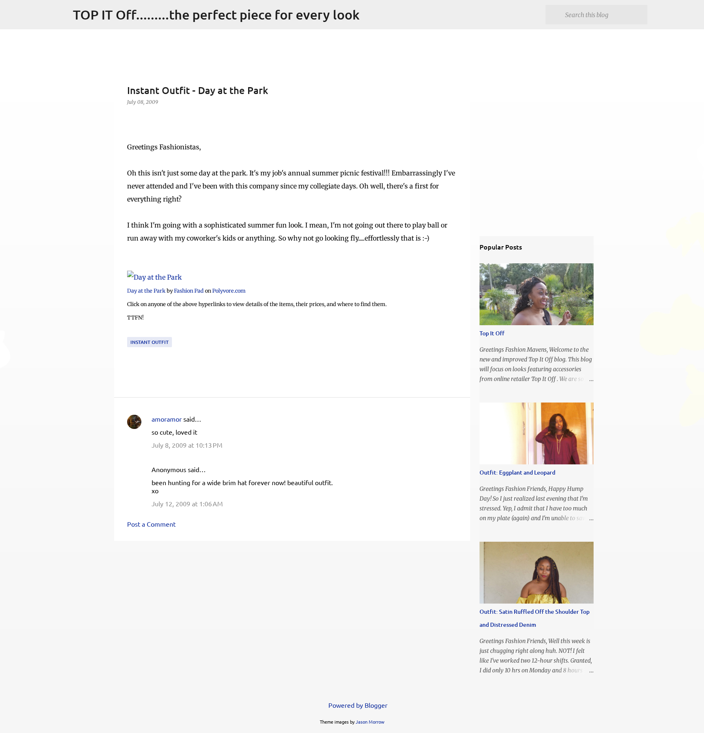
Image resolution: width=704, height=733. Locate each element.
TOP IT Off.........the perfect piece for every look (216, 14)
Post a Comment (151, 524)
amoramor (167, 419)
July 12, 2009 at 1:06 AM (187, 503)
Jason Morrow (370, 721)
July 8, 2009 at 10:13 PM (187, 445)
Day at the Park (146, 290)
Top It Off (492, 333)
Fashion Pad (189, 290)
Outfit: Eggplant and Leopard (517, 472)
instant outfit (149, 342)
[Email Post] (132, 331)
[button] (132, 118)
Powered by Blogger (357, 705)
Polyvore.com (229, 290)
